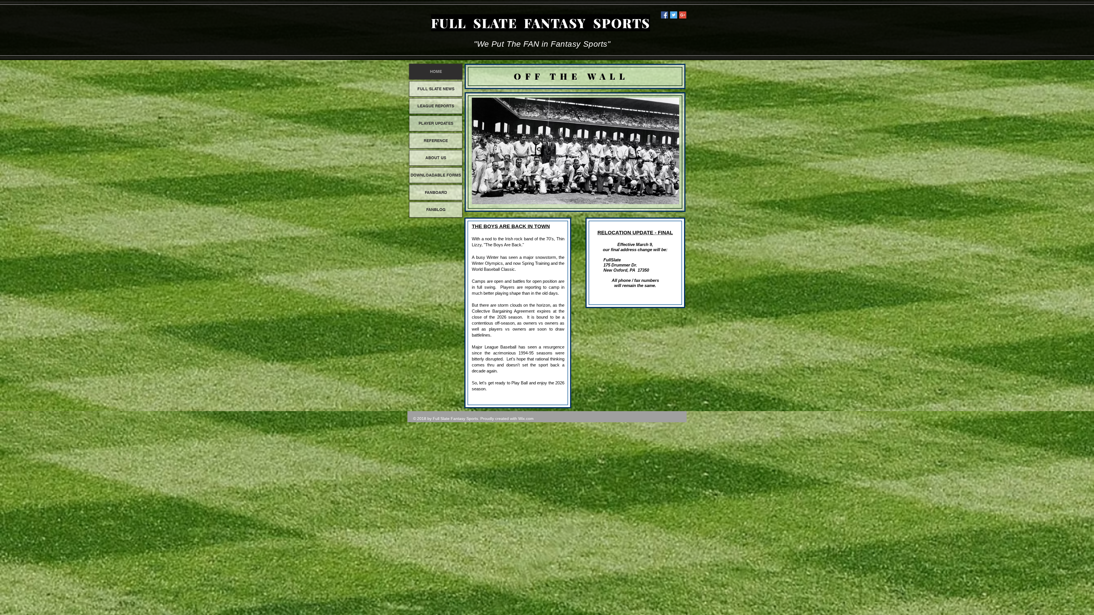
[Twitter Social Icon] (673, 15)
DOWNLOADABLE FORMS (436, 175)
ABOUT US (435, 157)
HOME (436, 71)
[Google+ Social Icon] (682, 15)
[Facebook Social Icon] (664, 15)
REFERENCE (436, 140)
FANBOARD (436, 192)
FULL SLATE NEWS (435, 89)
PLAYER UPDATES (436, 123)
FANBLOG (436, 209)
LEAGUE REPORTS (435, 106)
